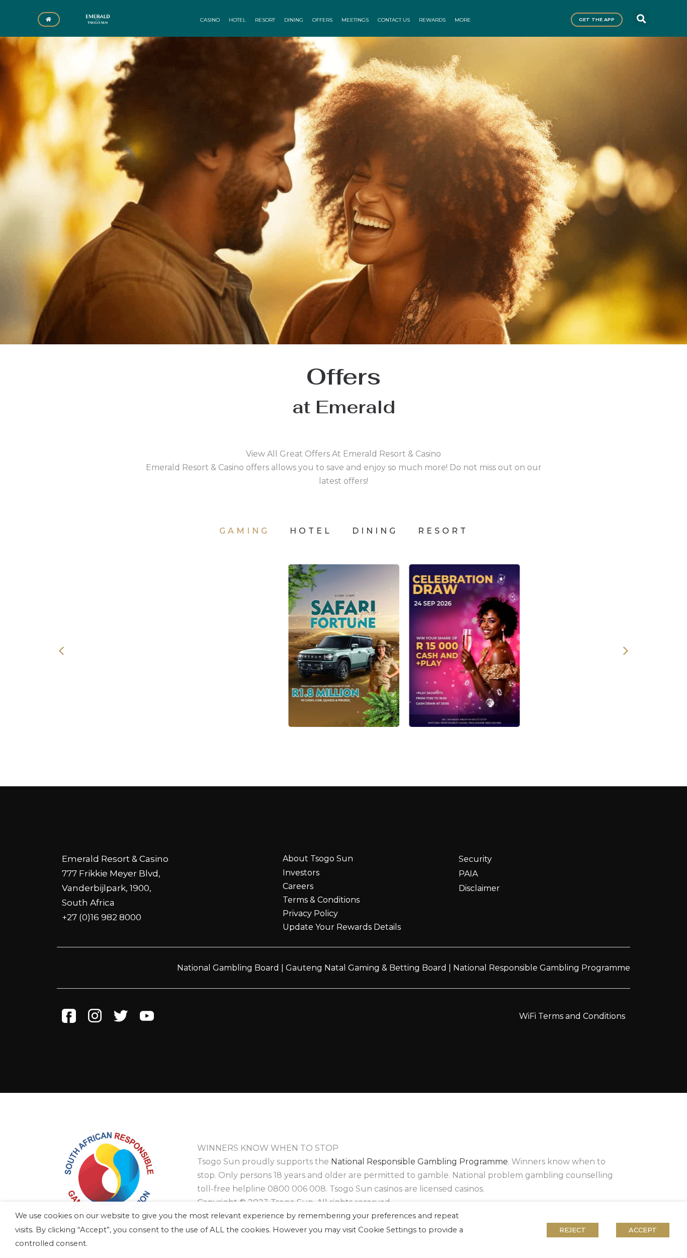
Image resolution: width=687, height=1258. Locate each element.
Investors (301, 872)
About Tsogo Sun (318, 858)
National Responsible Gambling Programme (541, 968)
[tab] (244, 531)
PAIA (468, 873)
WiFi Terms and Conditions (572, 1016)
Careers (298, 886)
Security (475, 859)
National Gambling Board (228, 968)
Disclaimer (479, 888)
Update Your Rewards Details (342, 927)
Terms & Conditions (321, 900)
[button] (641, 18)
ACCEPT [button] (643, 1230)
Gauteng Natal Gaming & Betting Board (366, 968)
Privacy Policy (310, 913)
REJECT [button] (572, 1230)
